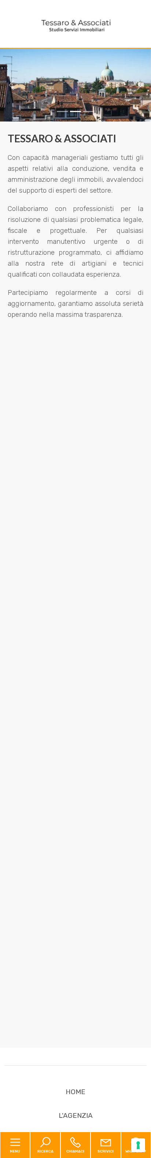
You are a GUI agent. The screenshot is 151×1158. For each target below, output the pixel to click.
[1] (75, 111)
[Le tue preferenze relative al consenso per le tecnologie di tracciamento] (138, 1145)
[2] (88, 111)
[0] (62, 111)
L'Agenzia (76, 1115)
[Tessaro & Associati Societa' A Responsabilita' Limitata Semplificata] (75, 25)
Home (75, 1092)
